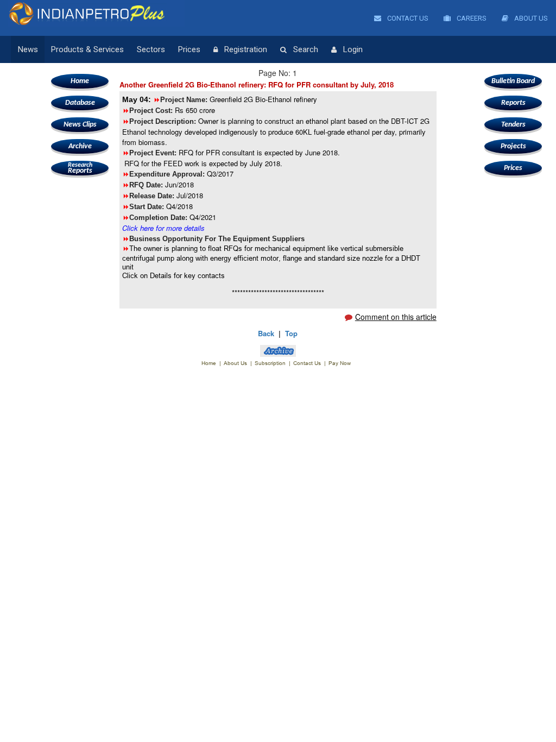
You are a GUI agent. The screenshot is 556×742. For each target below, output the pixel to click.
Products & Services (87, 49)
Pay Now (339, 363)
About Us (530, 18)
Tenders (513, 125)
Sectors (151, 49)
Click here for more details (163, 228)
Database (80, 103)
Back (266, 333)
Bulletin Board (513, 81)
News (28, 49)
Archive (80, 146)
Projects (513, 146)
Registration (245, 49)
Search (305, 49)
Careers (470, 18)
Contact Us (407, 18)
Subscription (270, 363)
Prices (189, 49)
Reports (80, 168)
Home (80, 81)
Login (353, 49)
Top (291, 333)
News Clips (80, 125)
